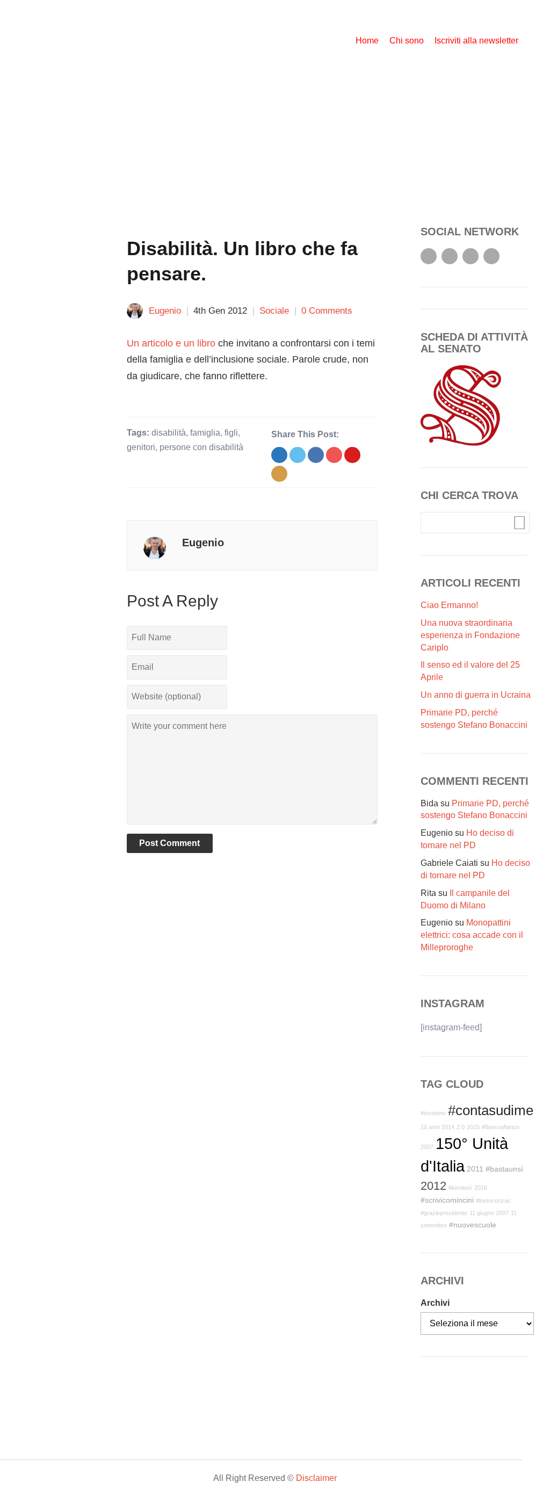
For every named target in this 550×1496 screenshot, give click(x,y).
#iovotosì (460, 1187)
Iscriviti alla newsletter (476, 40)
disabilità (168, 432)
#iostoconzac (493, 1200)
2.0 (461, 1127)
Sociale (274, 311)
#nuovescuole (472, 1224)
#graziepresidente (444, 1213)
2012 (433, 1186)
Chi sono (406, 40)
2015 (473, 1127)
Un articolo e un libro (171, 343)
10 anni (430, 1127)
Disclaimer (316, 1478)
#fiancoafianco (500, 1127)
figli (231, 432)
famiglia (205, 432)
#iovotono (433, 1113)
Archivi (435, 1302)
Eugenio (165, 311)
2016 (480, 1187)
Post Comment (169, 843)
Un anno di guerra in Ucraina (476, 694)
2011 (475, 1169)
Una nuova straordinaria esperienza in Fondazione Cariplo (470, 635)
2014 (448, 1127)
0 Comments (326, 311)
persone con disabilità (201, 447)
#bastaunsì (504, 1169)
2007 (427, 1147)
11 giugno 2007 (489, 1213)
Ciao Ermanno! (449, 605)
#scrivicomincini (447, 1200)
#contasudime (490, 1110)
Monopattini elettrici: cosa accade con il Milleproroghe (472, 935)
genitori (141, 447)
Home (367, 40)
